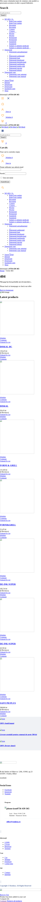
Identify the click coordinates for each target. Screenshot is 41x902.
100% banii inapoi (7, 723)
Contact (7, 873)
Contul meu (9, 864)
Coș (6, 858)
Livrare (7, 844)
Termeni (7, 849)
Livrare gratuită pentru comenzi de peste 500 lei (18, 734)
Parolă (2, 173)
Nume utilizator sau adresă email (11, 167)
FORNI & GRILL (8, 465)
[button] (5, 342)
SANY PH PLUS (8, 703)
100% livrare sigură (7, 746)
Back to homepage (6, 290)
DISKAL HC (6, 346)
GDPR (7, 842)
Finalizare (8, 862)
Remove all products (14, 901)
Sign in (8, 112)
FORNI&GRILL (8, 525)
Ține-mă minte (7, 178)
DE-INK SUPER (8, 584)
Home (2, 271)
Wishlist (9, 117)
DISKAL (4, 406)
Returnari (8, 847)
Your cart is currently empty (10, 152)
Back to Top (4, 895)
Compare (3, 901)
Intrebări (8, 875)
